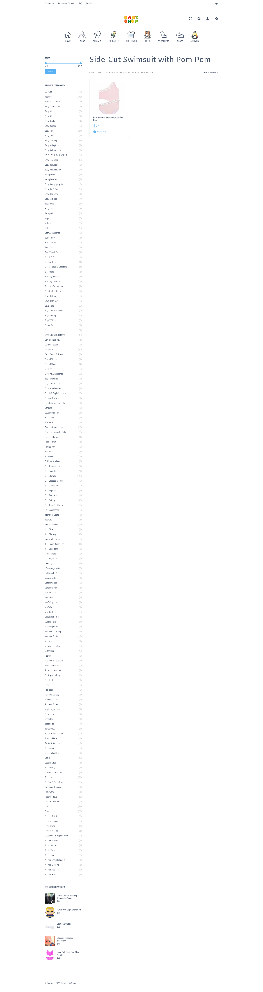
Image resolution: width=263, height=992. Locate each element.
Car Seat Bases (51, 344)
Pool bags (49, 689)
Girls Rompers (51, 495)
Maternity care (51, 587)
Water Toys (50, 850)
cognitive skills (51, 378)
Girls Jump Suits (52, 485)
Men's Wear (50, 607)
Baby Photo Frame (53, 169)
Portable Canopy (52, 694)
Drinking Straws (52, 398)
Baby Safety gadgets (54, 184)
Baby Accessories (52, 106)
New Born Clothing (53, 631)
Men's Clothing (51, 592)
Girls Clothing (50, 476)
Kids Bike (49, 529)
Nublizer (48, 641)
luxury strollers (51, 578)
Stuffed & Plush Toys (54, 782)
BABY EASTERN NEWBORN (56, 155)
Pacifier (48, 655)
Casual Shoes (51, 359)
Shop (100, 73)
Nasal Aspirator (51, 626)
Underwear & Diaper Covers (56, 835)
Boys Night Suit (51, 301)
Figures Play (50, 446)
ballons (48, 223)
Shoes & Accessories (54, 733)
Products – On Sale (66, 3)
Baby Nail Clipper (52, 164)
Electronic (49, 417)
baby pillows (50, 174)
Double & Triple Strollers (55, 393)
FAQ (80, 3)
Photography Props (53, 675)
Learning (48, 563)
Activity (48, 96)
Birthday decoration (53, 281)
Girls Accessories (52, 466)
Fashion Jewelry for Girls (55, 432)
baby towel (49, 203)
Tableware (49, 792)
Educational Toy (52, 412)
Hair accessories (52, 510)
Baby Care (49, 130)
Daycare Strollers (52, 383)
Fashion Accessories (54, 427)
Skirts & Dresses (52, 743)
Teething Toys (51, 796)
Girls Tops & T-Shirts (54, 505)
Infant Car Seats (52, 514)
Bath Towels (50, 242)
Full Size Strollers (52, 461)
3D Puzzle (49, 92)
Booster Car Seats (53, 291)
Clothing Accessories (54, 373)
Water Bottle (50, 845)
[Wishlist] (190, 18)
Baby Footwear (51, 160)
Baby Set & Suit (52, 189)
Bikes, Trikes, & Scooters (56, 267)
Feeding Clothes (52, 437)
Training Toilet (51, 816)
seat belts (49, 724)
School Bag (49, 719)
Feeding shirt (50, 442)
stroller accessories (53, 772)
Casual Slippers (51, 364)
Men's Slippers (51, 602)
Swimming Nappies (53, 787)
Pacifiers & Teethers (54, 660)
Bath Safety (50, 237)
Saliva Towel (50, 714)
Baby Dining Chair (52, 145)
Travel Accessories (53, 821)
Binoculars (49, 271)
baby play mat (51, 179)
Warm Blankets (51, 840)
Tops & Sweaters (52, 801)
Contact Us (49, 3)
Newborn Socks (51, 636)
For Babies (49, 456)
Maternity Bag (51, 583)
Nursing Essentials (53, 646)
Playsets (49, 685)
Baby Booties (50, 126)
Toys (47, 806)
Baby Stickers (51, 198)
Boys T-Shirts (50, 320)
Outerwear (49, 651)
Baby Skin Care (51, 194)
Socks (47, 758)
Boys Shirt (49, 305)
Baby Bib (48, 111)
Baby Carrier (50, 135)
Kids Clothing (50, 534)
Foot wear (49, 451)
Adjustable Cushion (53, 101)
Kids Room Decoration (54, 544)
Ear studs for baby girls (55, 403)
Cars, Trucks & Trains (54, 354)
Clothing (48, 369)
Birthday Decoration (53, 276)
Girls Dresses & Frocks (55, 480)
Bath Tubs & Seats (53, 252)
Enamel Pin (49, 422)
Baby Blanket (50, 121)
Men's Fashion (51, 597)
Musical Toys (50, 621)
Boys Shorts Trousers (54, 310)
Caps (47, 330)
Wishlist (89, 3)
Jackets (48, 519)
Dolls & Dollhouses (53, 388)
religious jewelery (52, 709)
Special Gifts (50, 762)
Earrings (48, 408)
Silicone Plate (51, 738)
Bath (47, 228)
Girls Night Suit (51, 490)
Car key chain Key (52, 339)
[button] (199, 18)
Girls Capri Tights (52, 471)
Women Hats (50, 874)
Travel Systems (51, 830)
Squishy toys (50, 767)
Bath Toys (49, 247)
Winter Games (51, 855)
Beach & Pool (50, 257)
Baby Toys (49, 208)
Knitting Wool (51, 558)
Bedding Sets (50, 262)
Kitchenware (50, 553)
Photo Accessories (53, 670)
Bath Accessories (52, 233)
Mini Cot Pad (50, 612)
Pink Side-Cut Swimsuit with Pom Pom (108, 119)
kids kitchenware (52, 539)
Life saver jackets (52, 568)
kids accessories (52, 524)
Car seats (49, 349)
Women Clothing (52, 864)
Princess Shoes (51, 704)
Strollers (48, 777)
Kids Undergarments (54, 548)
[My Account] (207, 18)
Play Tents (49, 680)
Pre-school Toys (52, 699)
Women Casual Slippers (55, 860)
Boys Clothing (51, 296)
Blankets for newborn (54, 286)
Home (91, 73)
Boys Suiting (50, 315)
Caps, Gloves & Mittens (55, 335)
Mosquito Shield (52, 617)
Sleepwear (49, 748)
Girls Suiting (50, 500)
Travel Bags (50, 826)
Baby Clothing (51, 140)
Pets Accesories (52, 665)
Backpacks (49, 213)
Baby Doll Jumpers (53, 150)
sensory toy (50, 728)
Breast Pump (50, 325)
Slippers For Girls (52, 753)
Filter (50, 71)
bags (47, 218)
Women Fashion (52, 869)
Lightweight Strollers (54, 573)
